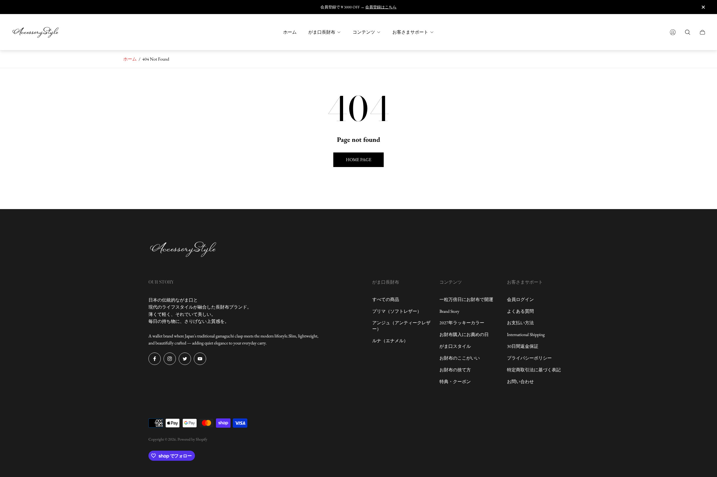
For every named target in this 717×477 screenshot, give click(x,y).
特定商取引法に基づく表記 (534, 370)
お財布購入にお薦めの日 (464, 334)
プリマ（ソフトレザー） (397, 311)
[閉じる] (703, 7)
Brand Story (449, 311)
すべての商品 (385, 299)
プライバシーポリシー (529, 358)
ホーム (130, 59)
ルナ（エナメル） (390, 341)
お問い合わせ (520, 382)
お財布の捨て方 (455, 370)
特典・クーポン (455, 382)
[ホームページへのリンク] (183, 249)
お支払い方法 (520, 323)
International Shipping (526, 334)
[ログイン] (673, 32)
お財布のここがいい (459, 358)
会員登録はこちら (381, 7)
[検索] (687, 32)
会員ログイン (520, 299)
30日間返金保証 (522, 346)
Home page (358, 160)
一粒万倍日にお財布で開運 (466, 299)
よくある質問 (520, 311)
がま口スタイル (455, 346)
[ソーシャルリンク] (154, 359)
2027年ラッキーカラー (461, 323)
